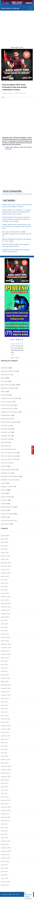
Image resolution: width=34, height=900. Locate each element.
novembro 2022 (6, 688)
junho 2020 (4, 787)
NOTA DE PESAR (6, 497)
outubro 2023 (5, 651)
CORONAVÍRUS (5, 415)
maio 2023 (4, 668)
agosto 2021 (5, 739)
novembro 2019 (6, 810)
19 (17, 348)
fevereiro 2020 (5, 800)
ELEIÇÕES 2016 (6, 425)
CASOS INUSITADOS (7, 405)
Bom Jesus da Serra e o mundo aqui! (10, 8)
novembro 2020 (6, 770)
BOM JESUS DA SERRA (8, 385)
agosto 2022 (5, 698)
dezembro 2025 (6, 563)
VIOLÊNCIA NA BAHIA (8, 520)
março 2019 (4, 837)
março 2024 (5, 634)
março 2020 (5, 797)
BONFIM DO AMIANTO (8, 388)
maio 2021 (4, 749)
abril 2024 (4, 630)
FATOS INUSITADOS (7, 449)
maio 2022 (4, 708)
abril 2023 (4, 671)
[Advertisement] (17, 28)
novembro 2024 (6, 607)
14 (20, 346)
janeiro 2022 (5, 722)
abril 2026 (4, 549)
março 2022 (5, 715)
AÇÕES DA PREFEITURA (8, 371)
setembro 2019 (5, 817)
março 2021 (4, 756)
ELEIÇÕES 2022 (6, 432)
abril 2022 (4, 712)
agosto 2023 (5, 658)
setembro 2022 (6, 695)
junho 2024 (4, 624)
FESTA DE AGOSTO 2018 (9, 453)
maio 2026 (4, 546)
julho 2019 (4, 824)
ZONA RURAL (5, 524)
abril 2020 (4, 793)
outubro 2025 (5, 569)
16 (11, 348)
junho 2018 (4, 868)
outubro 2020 (5, 773)
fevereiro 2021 (5, 759)
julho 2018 (4, 865)
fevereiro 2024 (5, 637)
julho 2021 (4, 742)
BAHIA (3, 378)
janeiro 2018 (5, 885)
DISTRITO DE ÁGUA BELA (9, 422)
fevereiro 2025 (5, 596)
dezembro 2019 (6, 807)
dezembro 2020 (6, 766)
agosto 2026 (5, 535)
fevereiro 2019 (5, 841)
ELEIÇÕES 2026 (6, 439)
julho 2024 (4, 620)
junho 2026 (4, 542)
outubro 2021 (5, 732)
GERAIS (3, 466)
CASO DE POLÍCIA (6, 402)
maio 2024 (4, 627)
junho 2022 (4, 705)
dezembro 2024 (6, 603)
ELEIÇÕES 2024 (6, 436)
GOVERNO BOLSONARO (8, 469)
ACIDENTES (4, 368)
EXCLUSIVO (4, 446)
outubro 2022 (5, 691)
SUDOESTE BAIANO (7, 514)
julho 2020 (4, 783)
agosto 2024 (5, 617)
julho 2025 (4, 579)
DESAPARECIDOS (6, 419)
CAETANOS (4, 395)
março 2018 (4, 878)
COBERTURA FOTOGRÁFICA (10, 412)
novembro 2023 (6, 647)
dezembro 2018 (6, 848)
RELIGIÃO (4, 510)
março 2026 (5, 552)
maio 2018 (4, 871)
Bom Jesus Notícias (8, 93)
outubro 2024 (5, 610)
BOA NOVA (4, 381)
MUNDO (3, 493)
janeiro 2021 (5, 763)
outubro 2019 (5, 814)
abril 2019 (4, 834)
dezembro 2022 (6, 685)
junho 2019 (4, 827)
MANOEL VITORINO (7, 486)
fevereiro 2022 (5, 719)
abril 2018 (4, 875)
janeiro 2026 (5, 559)
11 (15, 346)
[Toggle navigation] (30, 8)
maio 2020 (4, 790)
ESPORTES (4, 442)
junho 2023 (4, 664)
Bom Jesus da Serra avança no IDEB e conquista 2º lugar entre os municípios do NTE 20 (16, 234)
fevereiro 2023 (5, 678)
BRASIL (3, 391)
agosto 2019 (5, 820)
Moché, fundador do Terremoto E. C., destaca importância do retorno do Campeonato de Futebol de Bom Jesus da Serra (16, 212)
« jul (12, 354)
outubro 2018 (5, 854)
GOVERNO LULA (6, 473)
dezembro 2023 (6, 644)
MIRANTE (4, 490)
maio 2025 (4, 586)
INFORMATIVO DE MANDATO (10, 476)
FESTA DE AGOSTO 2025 (9, 459)
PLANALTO (4, 500)
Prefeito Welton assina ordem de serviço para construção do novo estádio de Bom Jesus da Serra (16, 226)
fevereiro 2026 (5, 556)
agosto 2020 (5, 780)
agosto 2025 (5, 576)
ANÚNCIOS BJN (6, 374)
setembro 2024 (6, 613)
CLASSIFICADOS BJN (7, 408)
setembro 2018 (5, 858)
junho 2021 (4, 746)
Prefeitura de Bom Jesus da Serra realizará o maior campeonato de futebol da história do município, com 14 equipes (16, 219)
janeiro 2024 (5, 641)
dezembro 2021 (6, 725)
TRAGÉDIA (4, 517)
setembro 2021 (5, 736)
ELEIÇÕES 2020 (6, 429)
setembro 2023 (6, 654)
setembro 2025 (6, 573)
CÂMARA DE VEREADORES (9, 398)
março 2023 (5, 675)
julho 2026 (4, 539)
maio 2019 (4, 831)
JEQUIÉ (3, 483)
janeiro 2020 (5, 803)
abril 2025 (4, 590)
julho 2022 (4, 702)
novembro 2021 (6, 729)
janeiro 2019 (5, 844)
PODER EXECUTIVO (7, 507)
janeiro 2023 (5, 681)
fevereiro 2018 (5, 882)
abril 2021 (4, 753)
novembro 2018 (6, 851)
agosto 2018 (5, 861)
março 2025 (5, 593)
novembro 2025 (6, 566)
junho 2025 (4, 583)
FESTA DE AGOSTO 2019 (9, 456)
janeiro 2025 (5, 600)
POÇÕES (3, 503)
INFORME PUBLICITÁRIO (8, 480)
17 (13, 348)
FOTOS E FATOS (6, 463)
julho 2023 (4, 661)
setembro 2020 (6, 776)
